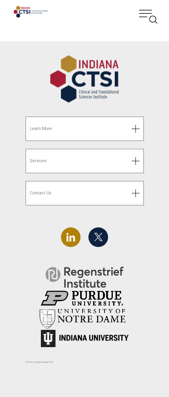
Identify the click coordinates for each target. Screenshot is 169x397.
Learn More (41, 128)
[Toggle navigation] (148, 13)
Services (38, 160)
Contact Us (40, 193)
